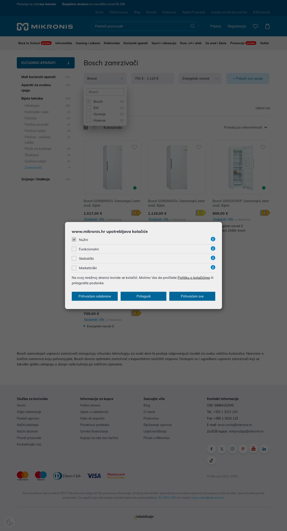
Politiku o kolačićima (194, 277)
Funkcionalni (89, 249)
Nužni (83, 239)
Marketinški (88, 268)
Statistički (86, 258)
